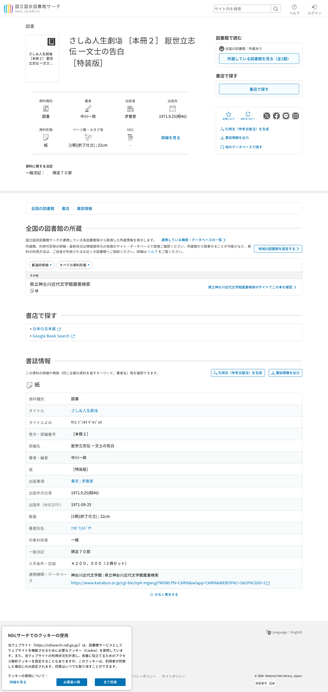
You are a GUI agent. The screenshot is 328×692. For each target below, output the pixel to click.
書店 (65, 208)
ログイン (314, 13)
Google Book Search (52, 336)
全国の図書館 (42, 208)
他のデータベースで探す (243, 146)
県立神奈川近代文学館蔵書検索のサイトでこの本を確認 (250, 287)
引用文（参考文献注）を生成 (247, 128)
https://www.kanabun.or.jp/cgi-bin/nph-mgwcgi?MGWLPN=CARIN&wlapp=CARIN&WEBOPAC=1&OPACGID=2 (168, 582)
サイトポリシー (173, 676)
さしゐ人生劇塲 (84, 410)
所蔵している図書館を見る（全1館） (259, 58)
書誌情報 (84, 208)
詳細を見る (170, 137)
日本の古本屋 (45, 328)
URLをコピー (248, 118)
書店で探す (259, 89)
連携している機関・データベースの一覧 (191, 239)
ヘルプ (294, 13)
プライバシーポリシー (139, 676)
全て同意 (110, 682)
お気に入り (229, 118)
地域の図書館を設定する (276, 248)
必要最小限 (71, 682)
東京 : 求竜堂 (82, 481)
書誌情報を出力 (237, 137)
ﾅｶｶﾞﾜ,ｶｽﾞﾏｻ (81, 528)
